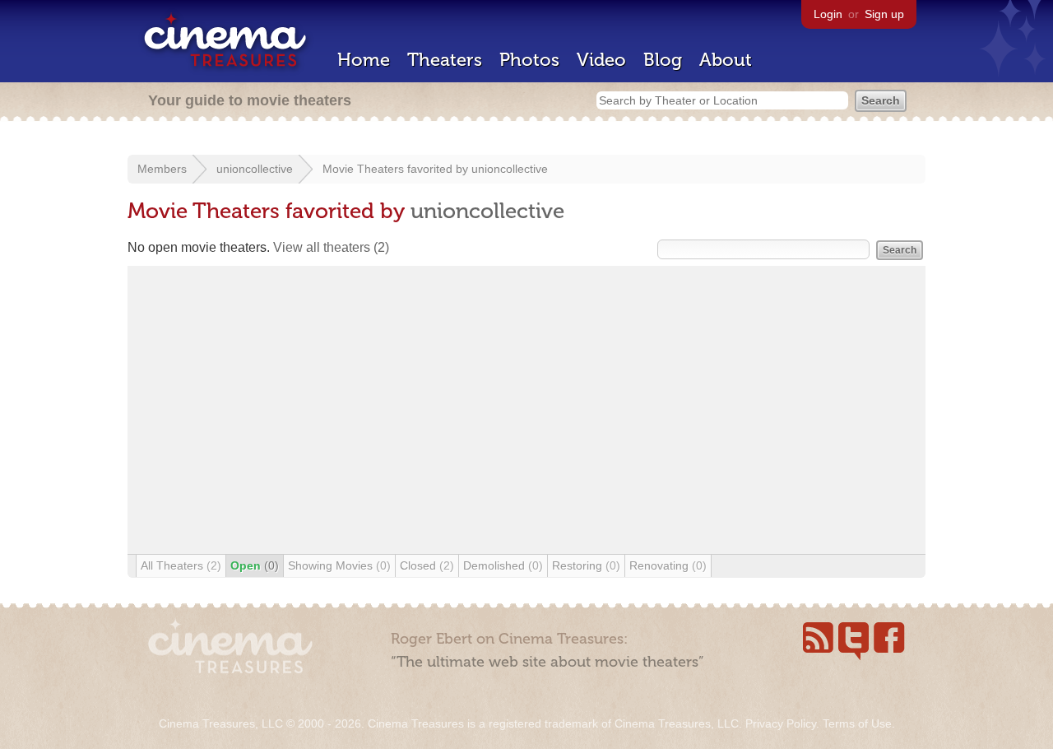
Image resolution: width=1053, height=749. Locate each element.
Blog (662, 60)
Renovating (668, 565)
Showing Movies (339, 565)
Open (254, 565)
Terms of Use (857, 723)
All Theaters (181, 565)
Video (601, 60)
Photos (529, 60)
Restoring (586, 565)
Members (162, 168)
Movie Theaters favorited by (396, 168)
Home (363, 60)
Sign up (884, 14)
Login (828, 14)
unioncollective (254, 168)
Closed (427, 565)
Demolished (503, 565)
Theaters (444, 60)
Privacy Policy (780, 723)
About (725, 60)
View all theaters (331, 247)
